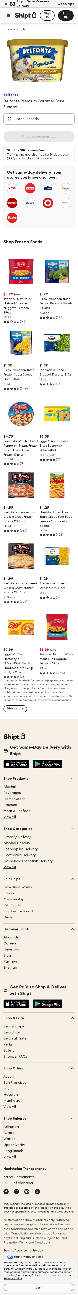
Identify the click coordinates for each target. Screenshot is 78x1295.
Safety (9, 1050)
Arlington (11, 1126)
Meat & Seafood (17, 811)
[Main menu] (8, 15)
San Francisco (15, 1082)
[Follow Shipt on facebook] (6, 1192)
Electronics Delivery (19, 855)
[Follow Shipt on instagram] (16, 1192)
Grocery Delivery (17, 837)
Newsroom (12, 949)
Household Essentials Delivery (28, 861)
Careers (10, 943)
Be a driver (12, 1032)
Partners (10, 961)
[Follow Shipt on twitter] (37, 1192)
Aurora (9, 1132)
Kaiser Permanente (19, 1177)
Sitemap (10, 967)
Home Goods (14, 799)
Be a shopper (14, 1026)
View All (9, 817)
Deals (8, 917)
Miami (8, 1088)
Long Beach (13, 1151)
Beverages (12, 793)
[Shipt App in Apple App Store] (16, 764)
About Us (11, 937)
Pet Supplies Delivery (20, 849)
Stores (8, 893)
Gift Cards (12, 905)
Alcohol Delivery (16, 843)
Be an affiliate (14, 1038)
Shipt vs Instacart (18, 911)
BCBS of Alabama (18, 1183)
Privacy (37, 1250)
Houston (10, 1094)
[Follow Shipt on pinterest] (26, 1192)
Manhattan (13, 1100)
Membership (13, 899)
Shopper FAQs (15, 1056)
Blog (7, 955)
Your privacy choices (28, 1256)
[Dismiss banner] (6, 3)
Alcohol (9, 787)
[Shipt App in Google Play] (47, 764)
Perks (8, 1044)
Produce (10, 805)
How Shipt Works (17, 887)
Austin (8, 1076)
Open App (66, 4)
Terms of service (15, 1250)
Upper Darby (14, 1145)
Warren (9, 1139)
